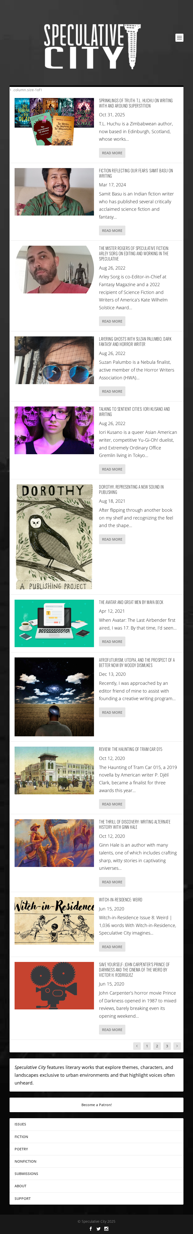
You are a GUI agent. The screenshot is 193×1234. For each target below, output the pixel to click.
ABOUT (20, 1186)
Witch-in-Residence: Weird (120, 900)
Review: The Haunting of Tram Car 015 (130, 749)
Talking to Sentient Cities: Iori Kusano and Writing (134, 411)
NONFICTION (25, 1161)
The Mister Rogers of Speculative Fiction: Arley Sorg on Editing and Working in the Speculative (134, 253)
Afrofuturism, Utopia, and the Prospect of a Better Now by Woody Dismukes (137, 662)
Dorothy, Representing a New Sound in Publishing (131, 489)
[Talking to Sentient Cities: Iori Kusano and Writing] (54, 430)
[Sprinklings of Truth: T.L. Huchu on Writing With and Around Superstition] (54, 121)
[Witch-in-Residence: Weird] (54, 921)
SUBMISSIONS (26, 1173)
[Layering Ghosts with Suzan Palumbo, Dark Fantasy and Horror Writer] (54, 360)
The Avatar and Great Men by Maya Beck (131, 602)
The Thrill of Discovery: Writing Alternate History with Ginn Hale (134, 824)
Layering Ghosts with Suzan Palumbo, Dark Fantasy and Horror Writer (135, 341)
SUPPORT (23, 1198)
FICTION (21, 1136)
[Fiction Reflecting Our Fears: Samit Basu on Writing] (54, 192)
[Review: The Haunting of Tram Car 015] (54, 770)
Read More (112, 152)
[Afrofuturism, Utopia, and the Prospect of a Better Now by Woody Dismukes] (54, 697)
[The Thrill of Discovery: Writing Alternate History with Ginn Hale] (54, 843)
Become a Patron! (96, 1104)
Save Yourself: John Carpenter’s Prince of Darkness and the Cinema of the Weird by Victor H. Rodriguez (134, 969)
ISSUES (20, 1124)
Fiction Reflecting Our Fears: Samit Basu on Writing (136, 173)
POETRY (21, 1149)
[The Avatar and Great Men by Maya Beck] (54, 623)
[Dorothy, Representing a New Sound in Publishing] (54, 536)
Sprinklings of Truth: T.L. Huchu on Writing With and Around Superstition (136, 103)
